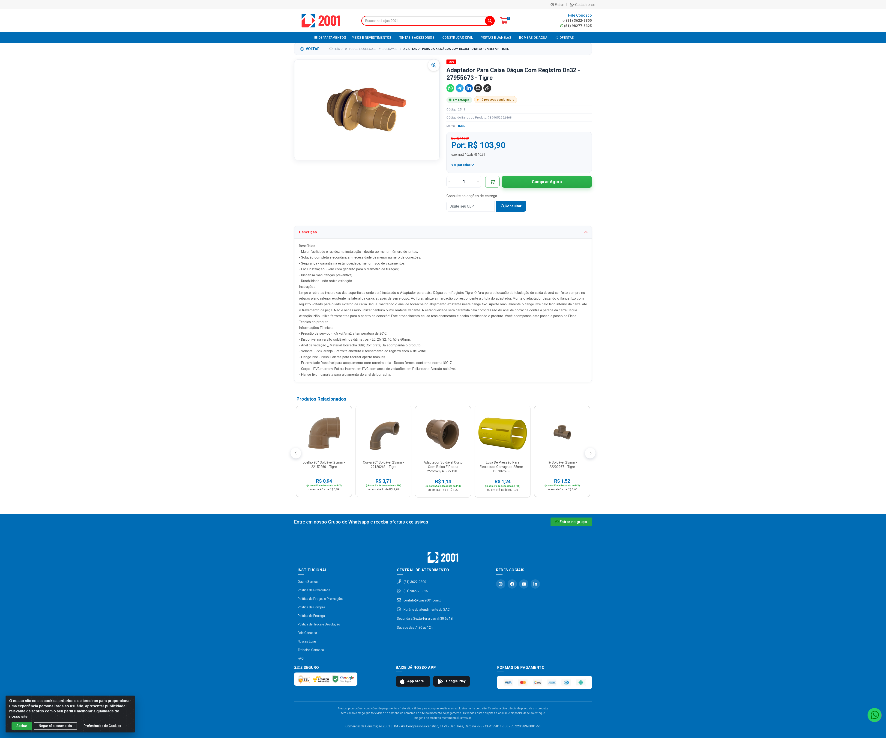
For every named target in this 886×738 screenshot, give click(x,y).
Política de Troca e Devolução (319, 624)
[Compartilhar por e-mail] (478, 88)
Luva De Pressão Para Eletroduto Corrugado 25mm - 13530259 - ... (502, 466)
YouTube (523, 584)
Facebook (512, 584)
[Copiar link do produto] (487, 88)
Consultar (513, 206)
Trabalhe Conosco (311, 650)
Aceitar (21, 726)
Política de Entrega (311, 616)
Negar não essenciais (55, 726)
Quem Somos (308, 581)
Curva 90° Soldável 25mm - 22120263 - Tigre (383, 464)
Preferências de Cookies (102, 726)
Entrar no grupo (573, 522)
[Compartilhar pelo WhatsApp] (450, 88)
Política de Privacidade (314, 590)
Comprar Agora (547, 181)
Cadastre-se (585, 4)
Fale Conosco (307, 633)
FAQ (301, 658)
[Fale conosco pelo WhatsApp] (874, 715)
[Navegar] (295, 453)
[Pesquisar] (490, 21)
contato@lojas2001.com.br (423, 600)
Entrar (559, 4)
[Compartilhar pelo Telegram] (460, 88)
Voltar (313, 49)
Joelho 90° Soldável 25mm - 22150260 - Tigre (323, 464)
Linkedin (535, 584)
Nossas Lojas (307, 641)
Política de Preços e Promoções (321, 599)
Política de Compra (311, 607)
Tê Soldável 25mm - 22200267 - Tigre (562, 464)
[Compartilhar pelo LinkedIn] (469, 88)
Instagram (500, 584)
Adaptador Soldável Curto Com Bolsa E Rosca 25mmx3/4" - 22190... (443, 466)
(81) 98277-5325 (578, 26)
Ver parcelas (460, 165)
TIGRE (460, 126)
